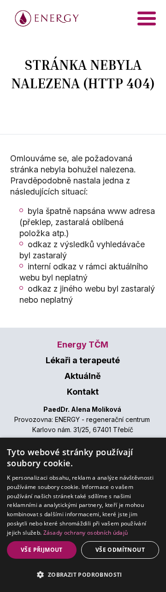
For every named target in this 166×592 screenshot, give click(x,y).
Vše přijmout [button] (42, 550)
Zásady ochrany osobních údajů (85, 533)
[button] (83, 574)
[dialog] (83, 515)
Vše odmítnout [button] (120, 550)
